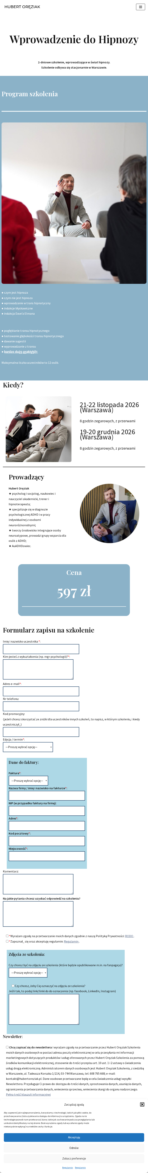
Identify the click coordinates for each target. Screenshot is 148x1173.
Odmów (74, 1148)
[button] (142, 1104)
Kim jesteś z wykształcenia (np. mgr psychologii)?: (36, 657)
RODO (129, 936)
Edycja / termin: (14, 739)
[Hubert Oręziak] (23, 7)
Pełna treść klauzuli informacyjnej (28, 1094)
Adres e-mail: (12, 684)
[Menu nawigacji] (140, 7)
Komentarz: (11, 871)
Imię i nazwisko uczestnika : (21, 641)
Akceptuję (74, 1137)
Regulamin (67, 1167)
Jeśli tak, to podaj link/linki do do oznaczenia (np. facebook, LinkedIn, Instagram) (62, 991)
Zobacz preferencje (74, 1158)
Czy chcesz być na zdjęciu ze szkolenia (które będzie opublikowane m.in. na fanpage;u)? (66, 965)
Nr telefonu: (11, 699)
